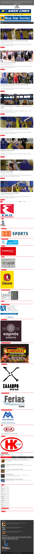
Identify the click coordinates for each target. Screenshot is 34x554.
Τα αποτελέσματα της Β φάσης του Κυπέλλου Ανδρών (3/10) (14, 531)
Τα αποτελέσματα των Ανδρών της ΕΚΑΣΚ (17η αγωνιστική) (14, 40)
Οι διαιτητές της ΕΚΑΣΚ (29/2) (7, 150)
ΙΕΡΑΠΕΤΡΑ (2, 500)
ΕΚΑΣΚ (2, 490)
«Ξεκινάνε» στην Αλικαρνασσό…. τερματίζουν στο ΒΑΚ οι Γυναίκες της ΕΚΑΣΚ (16, 106)
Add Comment (11, 42)
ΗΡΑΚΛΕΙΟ (2, 496)
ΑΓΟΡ (8, 537)
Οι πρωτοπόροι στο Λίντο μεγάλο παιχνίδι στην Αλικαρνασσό (14, 128)
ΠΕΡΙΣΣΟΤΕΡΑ (2, 47)
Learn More (16, 4)
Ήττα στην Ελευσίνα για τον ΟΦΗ (8, 62)
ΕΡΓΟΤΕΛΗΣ (3, 494)
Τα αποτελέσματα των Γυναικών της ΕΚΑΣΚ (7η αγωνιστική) (14, 84)
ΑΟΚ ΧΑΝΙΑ (2, 488)
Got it (20, 4)
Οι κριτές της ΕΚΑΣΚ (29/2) (6, 171)
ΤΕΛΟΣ (24, 201)
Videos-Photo (4, 537)
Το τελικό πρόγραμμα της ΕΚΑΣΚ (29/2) (9, 193)
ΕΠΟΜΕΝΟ (20, 201)
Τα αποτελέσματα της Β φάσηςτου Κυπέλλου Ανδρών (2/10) (14, 527)
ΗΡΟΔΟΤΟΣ (2, 498)
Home (1, 25)
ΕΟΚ (1, 492)
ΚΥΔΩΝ (2, 502)
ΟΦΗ (1, 504)
